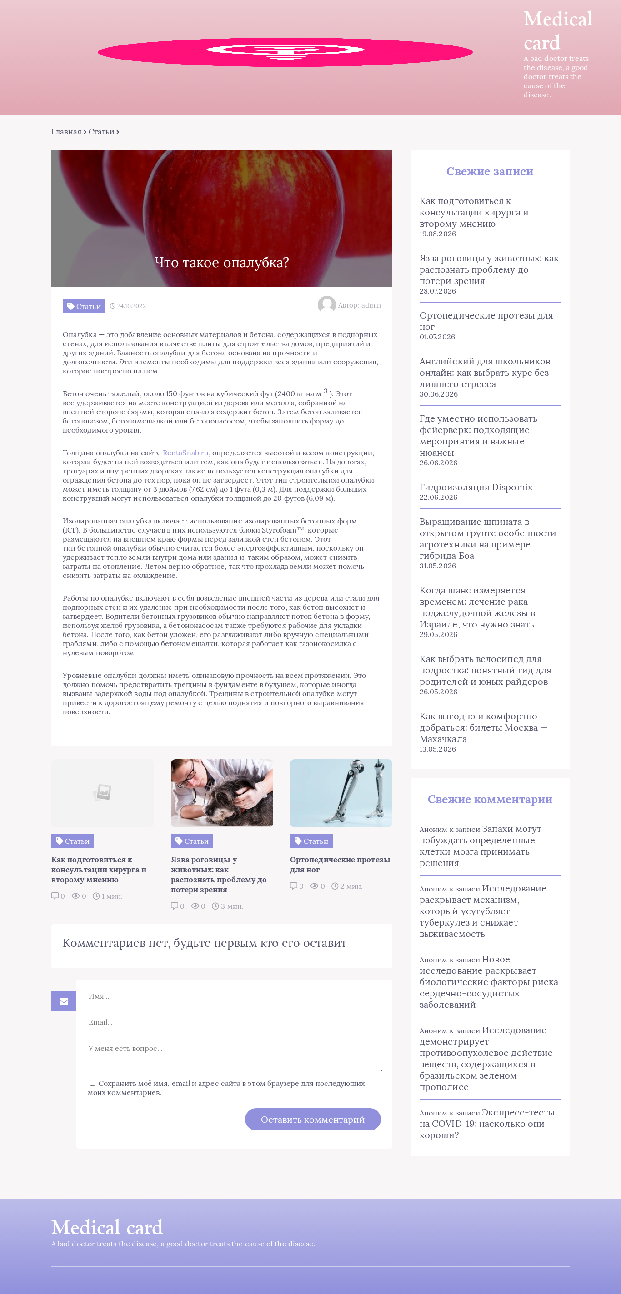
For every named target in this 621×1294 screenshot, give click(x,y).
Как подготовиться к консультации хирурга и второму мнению (474, 212)
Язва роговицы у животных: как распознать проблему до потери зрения (489, 269)
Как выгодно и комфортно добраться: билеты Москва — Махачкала (484, 727)
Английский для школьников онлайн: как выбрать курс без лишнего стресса (485, 372)
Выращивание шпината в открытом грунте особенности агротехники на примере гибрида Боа (488, 538)
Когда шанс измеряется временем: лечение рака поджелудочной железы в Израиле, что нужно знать (477, 607)
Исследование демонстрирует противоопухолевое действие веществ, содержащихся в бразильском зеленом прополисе (486, 1058)
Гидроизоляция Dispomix (476, 487)
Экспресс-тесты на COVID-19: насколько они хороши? (487, 1123)
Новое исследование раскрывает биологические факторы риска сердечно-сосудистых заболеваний (489, 981)
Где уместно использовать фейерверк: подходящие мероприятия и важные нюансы (478, 435)
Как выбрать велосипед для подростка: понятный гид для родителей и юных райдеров (485, 670)
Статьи (102, 132)
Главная (66, 132)
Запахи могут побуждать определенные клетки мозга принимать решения (480, 845)
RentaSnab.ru (186, 452)
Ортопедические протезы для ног (486, 320)
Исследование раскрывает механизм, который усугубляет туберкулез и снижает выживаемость (483, 910)
